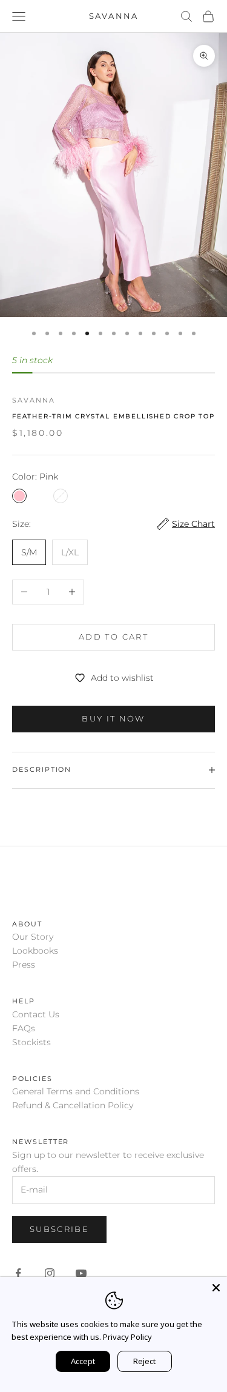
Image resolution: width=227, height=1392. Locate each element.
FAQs (23, 1028)
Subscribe (59, 1229)
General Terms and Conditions (75, 1091)
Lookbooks (35, 950)
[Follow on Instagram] (50, 1273)
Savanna (33, 400)
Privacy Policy (127, 1336)
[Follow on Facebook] (18, 1273)
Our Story (32, 936)
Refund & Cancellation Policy (72, 1105)
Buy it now (113, 718)
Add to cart (113, 636)
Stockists (31, 1042)
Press (23, 964)
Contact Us (35, 1014)
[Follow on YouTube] (81, 1273)
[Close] (216, 1288)
